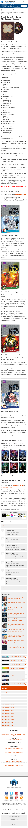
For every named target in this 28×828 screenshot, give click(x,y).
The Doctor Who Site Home (14, 816)
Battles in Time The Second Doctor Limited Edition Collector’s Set (16, 630)
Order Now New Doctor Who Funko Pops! (16, 603)
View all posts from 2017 (8, 701)
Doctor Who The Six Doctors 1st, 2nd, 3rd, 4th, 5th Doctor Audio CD (17, 619)
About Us (14, 824)
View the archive (6, 652)
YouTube (16, 800)
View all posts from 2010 (8, 722)
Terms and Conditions (14, 819)
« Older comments (7, 526)
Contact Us (14, 821)
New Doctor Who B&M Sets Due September (15, 608)
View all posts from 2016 (8, 704)
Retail (18, 509)
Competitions (13, 509)
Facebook (6, 795)
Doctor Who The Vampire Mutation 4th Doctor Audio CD (16, 614)
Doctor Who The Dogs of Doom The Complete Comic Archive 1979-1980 (16, 646)
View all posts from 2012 (8, 716)
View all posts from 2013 (8, 713)
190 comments (18, 9)
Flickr (11, 800)
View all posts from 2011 (8, 719)
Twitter (11, 795)
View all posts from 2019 (8, 695)
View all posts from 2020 (8, 692)
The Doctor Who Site (14, 788)
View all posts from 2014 (8, 710)
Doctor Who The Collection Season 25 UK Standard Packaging (16, 636)
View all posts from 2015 (8, 707)
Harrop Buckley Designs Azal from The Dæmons (16, 625)
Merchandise (21, 795)
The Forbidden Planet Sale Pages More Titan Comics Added (16, 597)
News (22, 800)
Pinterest (16, 795)
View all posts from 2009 (8, 725)
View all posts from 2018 (8, 698)
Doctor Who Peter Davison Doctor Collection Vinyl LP (16, 641)
